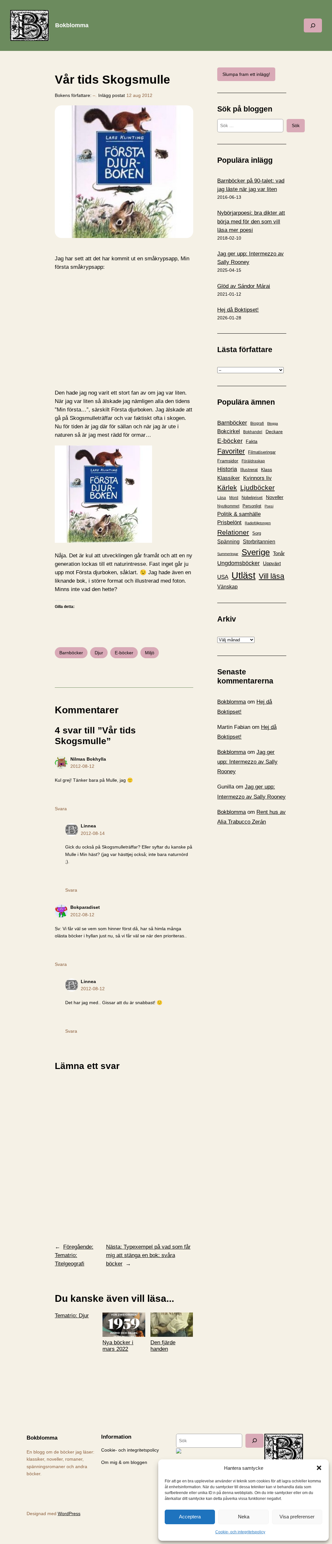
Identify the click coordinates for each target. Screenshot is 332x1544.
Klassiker (228, 478)
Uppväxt (272, 563)
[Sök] (254, 1441)
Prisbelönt (229, 522)
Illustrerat (249, 470)
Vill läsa (271, 576)
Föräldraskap (253, 461)
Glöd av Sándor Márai (243, 286)
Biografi (257, 423)
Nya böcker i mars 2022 (117, 1345)
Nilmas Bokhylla (88, 759)
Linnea (88, 825)
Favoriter (231, 451)
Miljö (149, 652)
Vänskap (227, 586)
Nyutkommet (228, 506)
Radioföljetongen (258, 523)
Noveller (274, 497)
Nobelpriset (252, 497)
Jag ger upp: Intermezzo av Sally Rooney (247, 762)
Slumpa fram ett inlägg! (246, 74)
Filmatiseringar (262, 452)
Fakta (251, 441)
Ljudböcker (257, 487)
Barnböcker (71, 652)
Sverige (256, 552)
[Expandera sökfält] (313, 25)
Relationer (233, 532)
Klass (266, 469)
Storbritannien (259, 541)
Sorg (256, 533)
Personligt (252, 506)
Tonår (279, 553)
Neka (243, 1516)
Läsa (221, 497)
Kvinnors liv (257, 478)
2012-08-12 (82, 766)
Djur (99, 652)
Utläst (243, 575)
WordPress (69, 1513)
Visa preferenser (296, 1516)
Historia (227, 469)
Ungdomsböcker (238, 563)
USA (222, 577)
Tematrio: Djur (72, 1315)
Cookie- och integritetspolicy (240, 1532)
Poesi (269, 506)
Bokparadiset (85, 907)
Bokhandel (252, 432)
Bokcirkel (228, 431)
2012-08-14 (93, 833)
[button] (319, 1468)
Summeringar (227, 554)
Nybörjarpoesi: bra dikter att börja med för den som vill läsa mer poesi (251, 221)
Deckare (274, 431)
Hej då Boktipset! (238, 310)
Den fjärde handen (162, 1345)
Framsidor (227, 460)
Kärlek (227, 487)
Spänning (228, 541)
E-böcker (124, 652)
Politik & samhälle (239, 514)
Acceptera (190, 1516)
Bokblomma (72, 25)
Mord (233, 497)
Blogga (272, 423)
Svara (61, 808)
